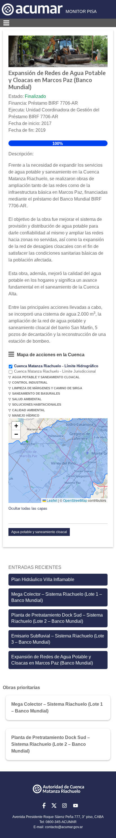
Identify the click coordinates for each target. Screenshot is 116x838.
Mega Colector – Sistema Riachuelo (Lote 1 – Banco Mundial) (56, 597)
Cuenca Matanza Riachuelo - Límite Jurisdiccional (55, 371)
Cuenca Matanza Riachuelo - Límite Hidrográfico (56, 366)
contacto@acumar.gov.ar (64, 827)
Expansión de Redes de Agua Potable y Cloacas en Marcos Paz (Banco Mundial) (52, 659)
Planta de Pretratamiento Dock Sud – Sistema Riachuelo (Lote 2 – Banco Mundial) (57, 618)
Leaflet (51, 500)
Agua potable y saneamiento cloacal (39, 532)
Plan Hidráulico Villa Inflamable (42, 579)
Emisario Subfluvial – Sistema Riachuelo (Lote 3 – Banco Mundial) (57, 639)
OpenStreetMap (75, 500)
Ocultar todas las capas (27, 508)
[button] (16, 426)
